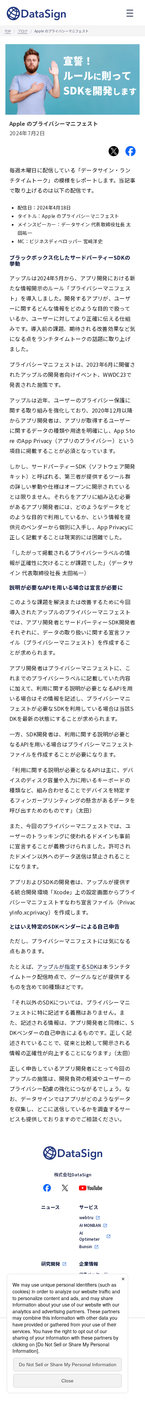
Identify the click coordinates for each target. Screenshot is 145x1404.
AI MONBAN (90, 1225)
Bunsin (85, 1246)
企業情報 (88, 1263)
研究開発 (50, 1263)
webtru (86, 1217)
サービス (88, 1207)
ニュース (50, 1207)
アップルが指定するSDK (67, 966)
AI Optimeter (89, 1236)
